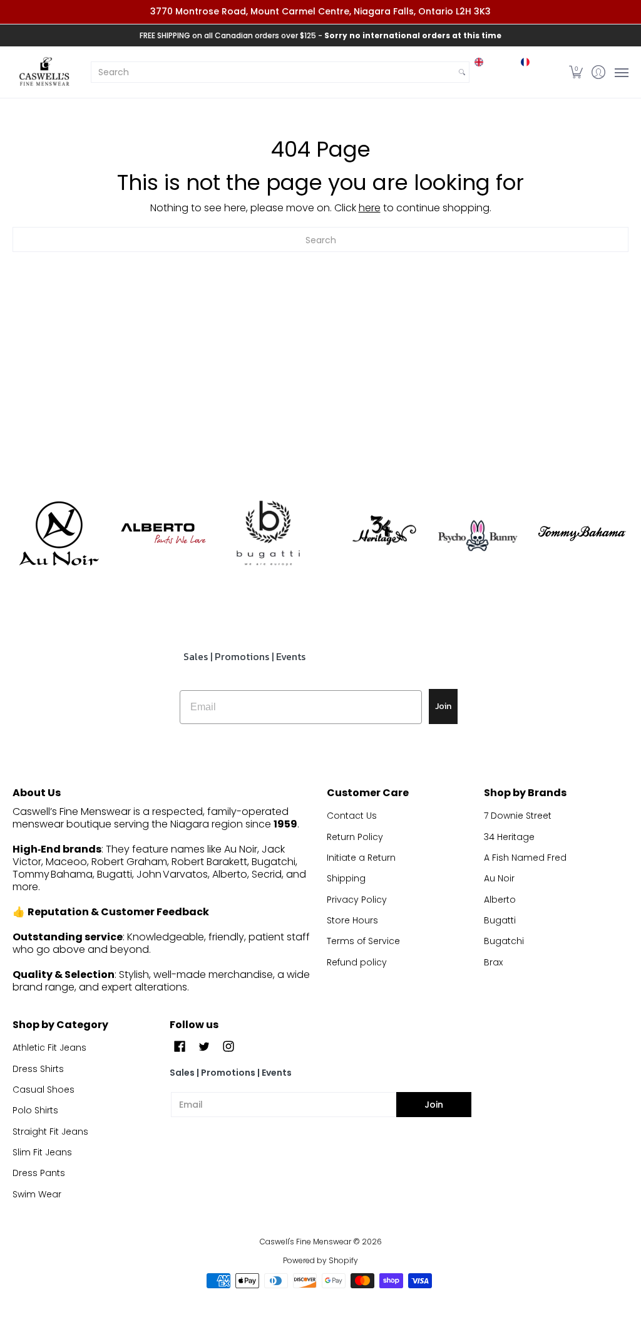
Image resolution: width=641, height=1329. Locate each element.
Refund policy (357, 962)
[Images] (268, 533)
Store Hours (352, 920)
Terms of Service (363, 941)
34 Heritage (509, 837)
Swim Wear (37, 1194)
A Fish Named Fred (525, 857)
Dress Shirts (38, 1069)
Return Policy (355, 837)
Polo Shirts (35, 1110)
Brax (493, 962)
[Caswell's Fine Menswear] (44, 72)
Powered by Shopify (320, 1260)
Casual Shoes (43, 1089)
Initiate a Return (361, 857)
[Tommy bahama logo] (582, 533)
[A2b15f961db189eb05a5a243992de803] (163, 533)
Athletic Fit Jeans (49, 1047)
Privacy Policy (357, 899)
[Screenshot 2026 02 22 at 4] (477, 534)
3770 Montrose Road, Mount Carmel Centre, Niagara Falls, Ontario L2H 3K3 (320, 11)
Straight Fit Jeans (50, 1131)
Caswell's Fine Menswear (305, 1241)
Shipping (346, 878)
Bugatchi (504, 941)
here (370, 208)
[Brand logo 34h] (373, 533)
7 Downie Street (517, 815)
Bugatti (500, 920)
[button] (576, 72)
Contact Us (352, 815)
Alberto (500, 899)
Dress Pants (39, 1173)
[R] (59, 533)
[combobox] (273, 72)
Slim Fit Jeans (42, 1152)
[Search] (462, 72)
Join (443, 706)
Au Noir (499, 878)
